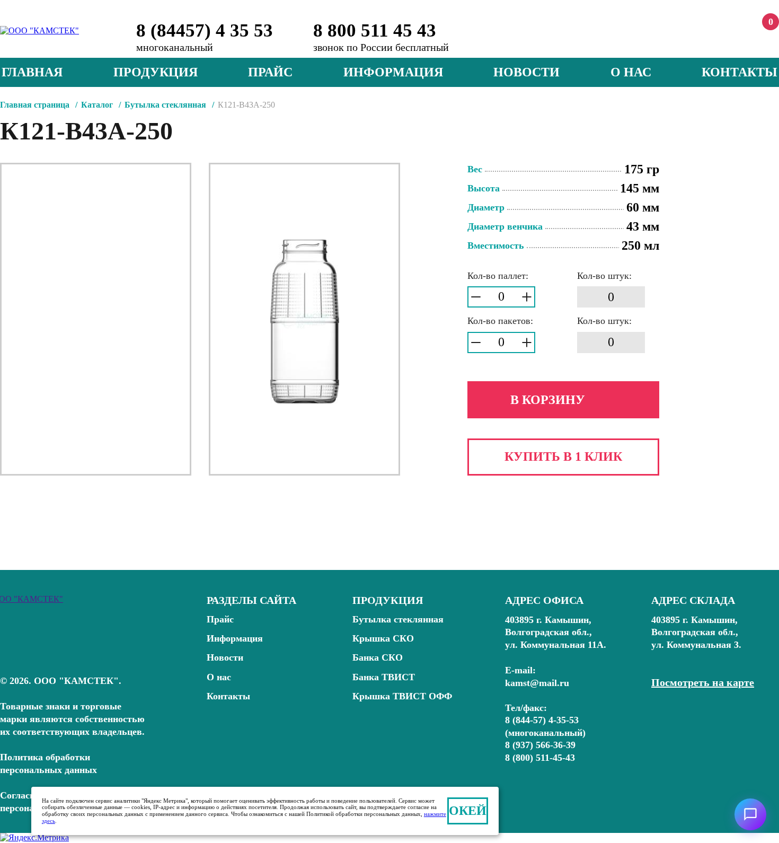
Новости (526, 72)
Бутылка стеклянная (398, 619)
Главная (32, 72)
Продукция (155, 72)
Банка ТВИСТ (383, 677)
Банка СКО (377, 657)
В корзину (547, 400)
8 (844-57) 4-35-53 (542, 720)
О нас (630, 72)
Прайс (270, 72)
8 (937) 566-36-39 (540, 745)
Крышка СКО (383, 638)
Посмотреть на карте (702, 682)
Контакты (739, 72)
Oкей (467, 811)
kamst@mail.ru (537, 683)
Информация (393, 72)
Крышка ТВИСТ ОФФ (402, 696)
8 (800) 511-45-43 (540, 757)
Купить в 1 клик (563, 456)
